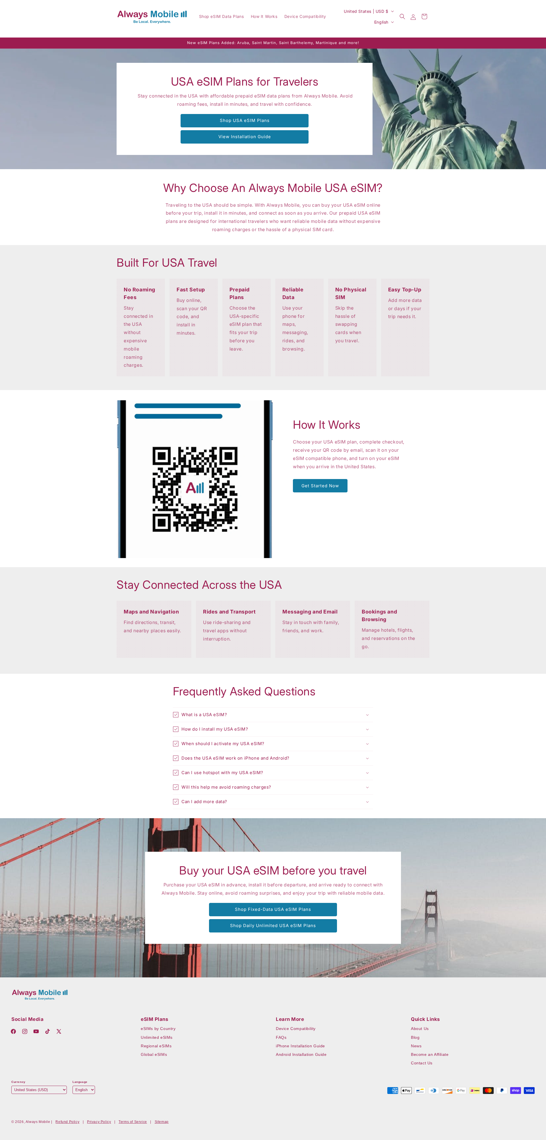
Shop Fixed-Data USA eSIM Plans (273, 909)
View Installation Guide (244, 136)
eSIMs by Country (158, 1028)
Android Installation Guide (301, 1054)
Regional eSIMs (156, 1046)
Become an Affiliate (429, 1054)
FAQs (281, 1037)
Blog (415, 1037)
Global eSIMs (154, 1054)
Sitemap (162, 1122)
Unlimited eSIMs (157, 1037)
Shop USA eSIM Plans (245, 120)
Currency (18, 1081)
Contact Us (422, 1063)
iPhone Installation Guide (300, 1046)
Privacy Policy (99, 1122)
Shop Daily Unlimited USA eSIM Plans (273, 925)
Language (80, 1081)
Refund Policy (67, 1122)
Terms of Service (133, 1122)
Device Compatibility (296, 1028)
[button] (402, 16)
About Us (420, 1028)
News (416, 1046)
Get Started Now (320, 485)
